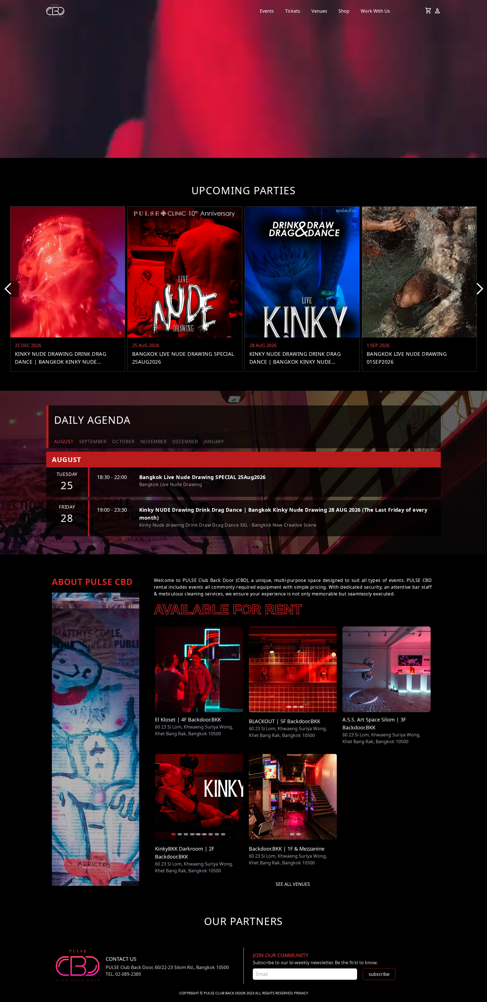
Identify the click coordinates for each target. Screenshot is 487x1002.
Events (267, 11)
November (153, 441)
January (213, 441)
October (123, 441)
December (185, 441)
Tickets (292, 11)
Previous (253, 670)
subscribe (379, 974)
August (64, 441)
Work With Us (375, 11)
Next (332, 670)
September (93, 441)
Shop (343, 11)
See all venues (293, 884)
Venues (319, 11)
